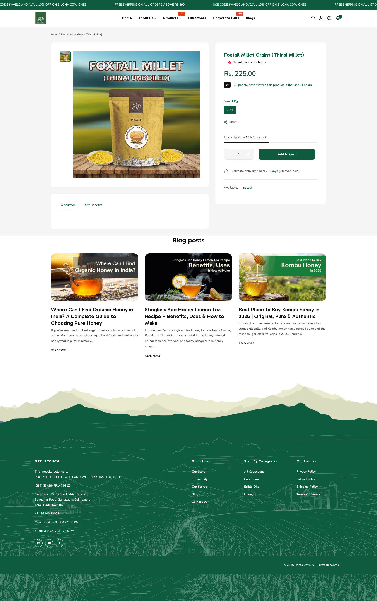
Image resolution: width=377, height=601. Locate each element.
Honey (248, 494)
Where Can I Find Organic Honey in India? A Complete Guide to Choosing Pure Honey (92, 316)
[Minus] (230, 154)
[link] (147, 18)
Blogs (196, 494)
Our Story (198, 472)
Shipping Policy (307, 487)
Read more (58, 350)
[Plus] (248, 154)
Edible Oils (251, 487)
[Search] (313, 18)
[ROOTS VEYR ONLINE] (40, 18)
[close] (372, 5)
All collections (254, 472)
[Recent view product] (329, 18)
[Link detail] (39, 543)
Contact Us (199, 502)
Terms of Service (308, 494)
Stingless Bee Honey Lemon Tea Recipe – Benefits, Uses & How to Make (184, 316)
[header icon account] (321, 18)
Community (199, 479)
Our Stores (199, 487)
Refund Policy (306, 479)
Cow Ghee (251, 479)
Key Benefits (93, 205)
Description (68, 205)
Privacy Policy (306, 472)
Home (54, 34)
